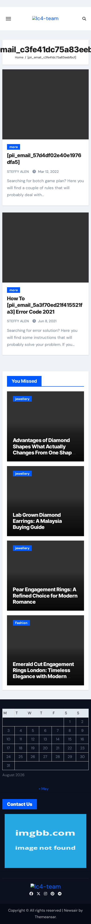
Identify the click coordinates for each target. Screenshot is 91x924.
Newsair (71, 910)
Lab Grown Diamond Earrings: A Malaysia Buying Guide (37, 521)
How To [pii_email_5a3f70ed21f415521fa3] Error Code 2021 (44, 305)
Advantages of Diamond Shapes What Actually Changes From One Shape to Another (44, 449)
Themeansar (45, 916)
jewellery (22, 399)
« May (44, 788)
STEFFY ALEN (18, 171)
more (13, 147)
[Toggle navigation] (8, 18)
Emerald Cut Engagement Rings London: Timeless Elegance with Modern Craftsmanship (43, 673)
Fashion (21, 623)
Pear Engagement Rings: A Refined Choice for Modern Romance (45, 595)
